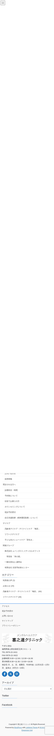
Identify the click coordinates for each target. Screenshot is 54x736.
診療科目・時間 (11, 490)
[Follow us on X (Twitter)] (10, 674)
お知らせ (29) (8, 586)
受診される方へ (9, 484)
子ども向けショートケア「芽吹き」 (19, 540)
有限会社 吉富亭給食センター (17, 567)
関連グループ (8, 545)
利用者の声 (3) (9, 580)
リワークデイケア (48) (12, 597)
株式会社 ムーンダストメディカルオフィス (22, 551)
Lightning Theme (32, 728)
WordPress (18, 728)
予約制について (11, 496)
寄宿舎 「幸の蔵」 (14, 556)
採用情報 (8, 479)
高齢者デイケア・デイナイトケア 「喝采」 (22, 529)
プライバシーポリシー (11, 625)
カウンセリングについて (15, 507)
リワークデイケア (12, 534)
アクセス (5, 606)
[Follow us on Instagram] (16, 674)
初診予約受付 (10, 512)
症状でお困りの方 (12, 501)
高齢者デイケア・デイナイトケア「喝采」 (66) (22, 591)
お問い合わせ (10, 473)
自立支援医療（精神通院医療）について (21, 518)
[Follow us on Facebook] (4, 674)
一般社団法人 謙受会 (13, 562)
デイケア (6, 523)
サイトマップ (7, 621)
